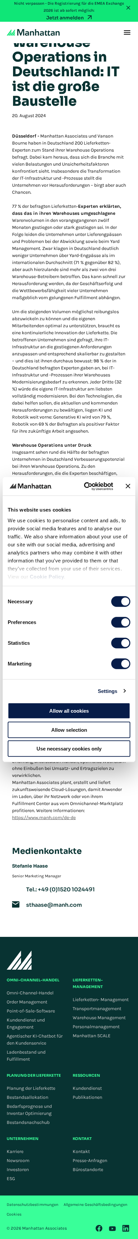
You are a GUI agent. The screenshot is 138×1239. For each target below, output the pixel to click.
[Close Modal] (128, 7)
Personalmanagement (96, 1027)
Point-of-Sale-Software (31, 1011)
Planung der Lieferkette (31, 1088)
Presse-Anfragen (90, 1160)
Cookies (14, 1214)
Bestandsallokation (27, 1097)
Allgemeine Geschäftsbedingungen (95, 1204)
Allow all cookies (69, 711)
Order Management (27, 1002)
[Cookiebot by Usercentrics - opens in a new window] (85, 486)
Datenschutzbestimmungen (32, 1204)
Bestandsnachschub (28, 1122)
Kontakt (81, 1151)
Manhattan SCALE (92, 1036)
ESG (11, 1178)
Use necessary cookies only (69, 748)
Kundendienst (87, 1088)
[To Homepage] (19, 960)
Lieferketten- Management (101, 999)
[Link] (99, 1228)
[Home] (33, 32)
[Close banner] (128, 486)
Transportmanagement (97, 1008)
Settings (108, 691)
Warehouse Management (99, 1018)
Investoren (18, 1169)
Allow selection (69, 729)
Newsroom (18, 1160)
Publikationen (87, 1097)
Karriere (15, 1151)
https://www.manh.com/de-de (44, 817)
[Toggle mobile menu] (127, 32)
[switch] (120, 622)
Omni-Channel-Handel (30, 993)
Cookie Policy (47, 576)
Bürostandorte (88, 1169)
